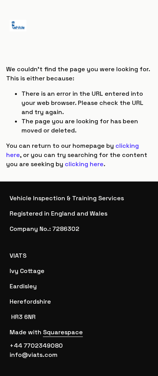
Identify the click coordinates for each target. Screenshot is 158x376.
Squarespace (63, 332)
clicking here (84, 164)
